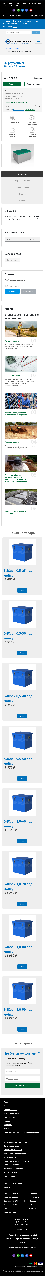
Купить (23, 590)
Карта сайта (9, 1128)
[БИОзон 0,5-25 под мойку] (22, 552)
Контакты (5, 5)
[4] (39, 65)
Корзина (8, 21)
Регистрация (29, 291)
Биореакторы (9, 1180)
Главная (7, 1102)
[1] (33, 65)
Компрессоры (10, 1176)
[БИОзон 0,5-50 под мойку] (22, 740)
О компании (9, 1106)
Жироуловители (18, 110)
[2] (35, 65)
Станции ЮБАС (10, 1212)
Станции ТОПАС (10, 1205)
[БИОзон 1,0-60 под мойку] (22, 803)
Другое (7, 1187)
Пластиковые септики (13, 1150)
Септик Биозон (30, 1201)
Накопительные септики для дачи (18, 1161)
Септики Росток (30, 1208)
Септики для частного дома (15, 1142)
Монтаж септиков (35, 3)
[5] (41, 65)
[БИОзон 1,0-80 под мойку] (22, 928)
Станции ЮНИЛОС (31, 1193)
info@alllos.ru (22, 1229)
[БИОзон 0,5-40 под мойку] (22, 677)
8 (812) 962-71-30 (36, 16)
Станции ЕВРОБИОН (32, 1197)
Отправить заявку (22, 1085)
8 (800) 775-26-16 (8, 16)
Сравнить (38, 78)
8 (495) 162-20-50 (22, 16)
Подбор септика (7, 3)
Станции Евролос (11, 1208)
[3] (37, 65)
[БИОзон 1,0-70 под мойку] (22, 865)
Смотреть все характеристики (16, 102)
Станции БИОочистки (13, 1183)
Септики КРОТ (29, 1205)
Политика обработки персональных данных (22, 1132)
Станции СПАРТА (11, 1193)
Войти (12, 291)
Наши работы (14, 5)
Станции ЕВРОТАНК (12, 1201)
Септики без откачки (13, 1157)
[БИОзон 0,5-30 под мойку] (22, 614)
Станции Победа (11, 1197)
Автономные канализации (15, 1153)
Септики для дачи (11, 1146)
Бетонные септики (12, 1165)
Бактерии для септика (13, 1168)
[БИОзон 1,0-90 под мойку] (22, 991)
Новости (24, 3)
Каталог (17, 3)
